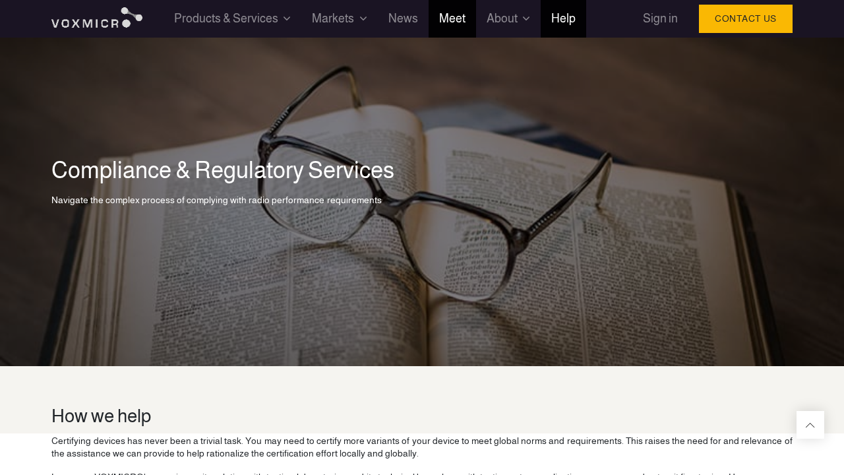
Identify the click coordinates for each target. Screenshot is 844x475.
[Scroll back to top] (810, 425)
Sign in (660, 18)
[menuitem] (403, 19)
